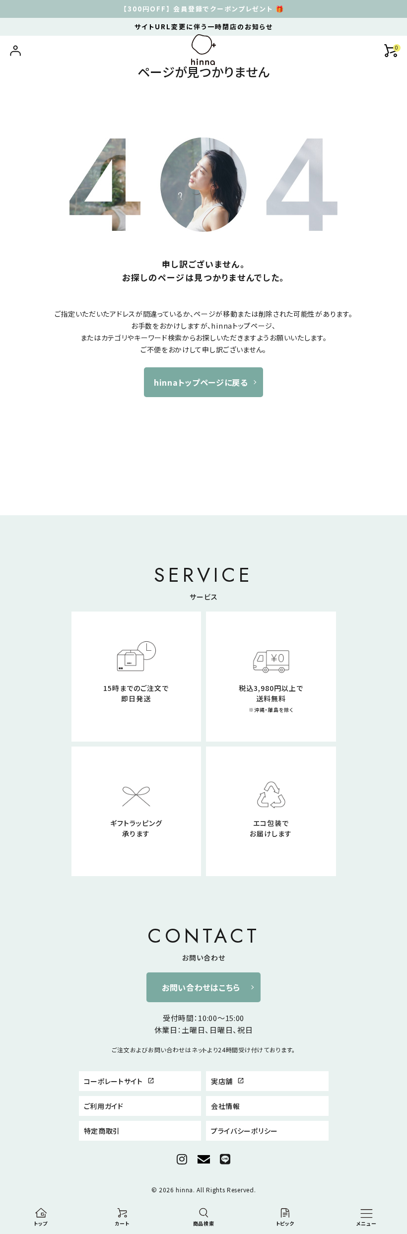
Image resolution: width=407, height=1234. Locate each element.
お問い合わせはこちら (201, 987)
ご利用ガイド (104, 1106)
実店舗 (227, 1081)
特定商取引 (102, 1131)
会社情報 (225, 1106)
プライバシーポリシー (244, 1131)
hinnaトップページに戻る (201, 382)
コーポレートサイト (119, 1081)
